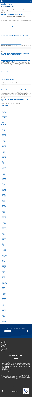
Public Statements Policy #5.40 (6, 371)
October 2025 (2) (4, 135)
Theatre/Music (4, 121)
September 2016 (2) (4, 229)
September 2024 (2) (4, 146)
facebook (14, 358)
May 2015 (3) (3, 245)
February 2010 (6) (4, 321)
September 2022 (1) (4, 169)
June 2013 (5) (3, 272)
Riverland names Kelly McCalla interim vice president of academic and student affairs (14, 100)
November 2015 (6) (4, 239)
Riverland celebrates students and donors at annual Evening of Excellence (15, 89)
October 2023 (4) (4, 158)
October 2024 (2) (4, 145)
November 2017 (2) (4, 216)
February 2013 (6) (4, 277)
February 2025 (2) (4, 141)
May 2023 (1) (3, 163)
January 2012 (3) (4, 293)
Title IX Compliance (4, 372)
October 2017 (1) (4, 217)
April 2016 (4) (3, 234)
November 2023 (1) (4, 157)
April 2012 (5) (3, 289)
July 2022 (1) (3, 172)
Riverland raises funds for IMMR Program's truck (10, 71)
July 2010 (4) (3, 315)
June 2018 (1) (3, 212)
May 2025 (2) (3, 139)
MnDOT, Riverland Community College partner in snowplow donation (14, 26)
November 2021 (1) (4, 178)
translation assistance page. (16, 386)
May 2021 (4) (3, 183)
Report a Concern (4, 368)
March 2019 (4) (3, 205)
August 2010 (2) (3, 314)
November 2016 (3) (4, 227)
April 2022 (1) (3, 173)
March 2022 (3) (3, 174)
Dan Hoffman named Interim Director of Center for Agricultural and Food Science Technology (15, 36)
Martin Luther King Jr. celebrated (7, 79)
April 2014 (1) (3, 261)
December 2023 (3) (4, 156)
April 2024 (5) (3, 151)
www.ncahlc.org (4, 377)
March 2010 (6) (3, 320)
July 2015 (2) (3, 244)
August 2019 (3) (3, 200)
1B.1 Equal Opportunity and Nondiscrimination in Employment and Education (13, 366)
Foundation (3, 111)
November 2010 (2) (4, 310)
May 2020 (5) (3, 194)
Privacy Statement (4, 370)
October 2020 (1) (4, 189)
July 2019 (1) (3, 201)
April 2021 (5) (3, 184)
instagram (17, 358)
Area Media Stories (4, 110)
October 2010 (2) (4, 311)
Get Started (8, 330)
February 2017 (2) (4, 223)
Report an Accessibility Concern (6, 369)
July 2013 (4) (3, 271)
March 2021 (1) (3, 185)
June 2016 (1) (3, 232)
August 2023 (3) (3, 161)
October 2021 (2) (4, 179)
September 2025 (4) (4, 136)
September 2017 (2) (4, 218)
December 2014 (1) (4, 251)
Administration (4, 107)
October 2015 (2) (4, 240)
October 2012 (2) (4, 282)
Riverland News (4, 117)
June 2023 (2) (3, 162)
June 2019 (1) (3, 202)
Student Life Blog (4, 118)
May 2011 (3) (3, 303)
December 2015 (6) (4, 238)
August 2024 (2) (4, 147)
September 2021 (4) (4, 180)
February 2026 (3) (4, 130)
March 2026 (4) (3, 129)
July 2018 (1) (3, 211)
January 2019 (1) (4, 207)
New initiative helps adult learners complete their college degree (13, 14)
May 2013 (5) (3, 273)
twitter (16, 358)
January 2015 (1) (4, 250)
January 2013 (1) (3, 278)
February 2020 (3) (4, 195)
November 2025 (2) (4, 134)
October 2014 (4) (4, 254)
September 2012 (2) (4, 283)
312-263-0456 (28, 376)
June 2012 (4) (3, 287)
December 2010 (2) (4, 309)
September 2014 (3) (4, 255)
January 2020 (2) (4, 196)
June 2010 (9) (3, 316)
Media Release (4, 112)
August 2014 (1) (3, 256)
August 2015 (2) (3, 243)
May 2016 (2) (3, 233)
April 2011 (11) (3, 304)
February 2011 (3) (4, 306)
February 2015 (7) (4, 249)
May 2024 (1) (3, 150)
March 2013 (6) (3, 276)
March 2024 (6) (3, 152)
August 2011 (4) (3, 299)
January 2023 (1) (4, 167)
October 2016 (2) (4, 228)
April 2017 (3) (3, 222)
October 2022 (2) (4, 168)
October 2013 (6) (4, 267)
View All (3, 122)
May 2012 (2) (3, 288)
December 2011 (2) (4, 294)
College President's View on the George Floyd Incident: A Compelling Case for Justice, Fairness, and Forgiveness (15, 61)
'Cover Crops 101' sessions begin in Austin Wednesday (11, 44)
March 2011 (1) (3, 305)
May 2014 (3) (3, 260)
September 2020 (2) (4, 190)
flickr (15, 358)
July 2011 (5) (3, 300)
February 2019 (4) (4, 206)
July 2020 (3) (3, 191)
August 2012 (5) (3, 284)
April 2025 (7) (3, 140)
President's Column (4, 116)
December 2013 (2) (4, 265)
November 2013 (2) (4, 266)
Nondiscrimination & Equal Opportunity (7, 367)
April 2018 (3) (3, 213)
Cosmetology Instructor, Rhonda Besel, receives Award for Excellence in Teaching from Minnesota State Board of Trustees (15, 54)
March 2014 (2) (3, 262)
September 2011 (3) (4, 298)
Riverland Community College (4, 1)
